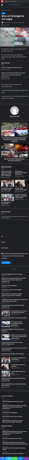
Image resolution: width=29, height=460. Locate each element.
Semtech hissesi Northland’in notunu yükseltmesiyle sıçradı (12, 343)
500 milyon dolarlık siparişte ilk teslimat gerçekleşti (17, 323)
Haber (9, 10)
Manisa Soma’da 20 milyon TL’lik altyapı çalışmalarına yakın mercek (19, 336)
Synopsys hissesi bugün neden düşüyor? (13, 354)
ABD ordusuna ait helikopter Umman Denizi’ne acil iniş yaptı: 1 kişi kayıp (6, 173)
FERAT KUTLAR (7, 22)
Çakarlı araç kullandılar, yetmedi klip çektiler (20, 173)
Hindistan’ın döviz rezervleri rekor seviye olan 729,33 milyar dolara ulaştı (14, 300)
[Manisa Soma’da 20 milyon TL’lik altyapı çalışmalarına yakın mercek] (6, 337)
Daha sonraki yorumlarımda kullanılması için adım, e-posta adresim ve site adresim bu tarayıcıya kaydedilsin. (14, 256)
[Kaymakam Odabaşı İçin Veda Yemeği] (7, 183)
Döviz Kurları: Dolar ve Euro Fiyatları (12, 289)
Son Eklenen (14, 269)
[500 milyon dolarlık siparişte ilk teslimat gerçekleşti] (6, 324)
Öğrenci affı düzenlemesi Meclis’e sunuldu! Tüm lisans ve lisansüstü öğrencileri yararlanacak (13, 75)
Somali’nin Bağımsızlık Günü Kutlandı (11, 67)
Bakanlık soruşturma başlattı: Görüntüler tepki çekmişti (21, 196)
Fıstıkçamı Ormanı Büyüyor (10, 1)
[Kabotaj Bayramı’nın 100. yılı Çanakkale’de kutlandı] (6, 313)
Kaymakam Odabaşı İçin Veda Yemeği (7, 189)
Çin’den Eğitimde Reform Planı (6, 203)
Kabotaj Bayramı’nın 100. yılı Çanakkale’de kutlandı (19, 311)
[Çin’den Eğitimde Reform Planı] (7, 197)
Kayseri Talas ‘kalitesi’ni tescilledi (20, 189)
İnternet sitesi (4, 247)
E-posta (3, 242)
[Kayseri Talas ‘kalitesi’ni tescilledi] (21, 183)
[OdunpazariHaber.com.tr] (14, 4)
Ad (2, 236)
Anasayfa (5, 10)
